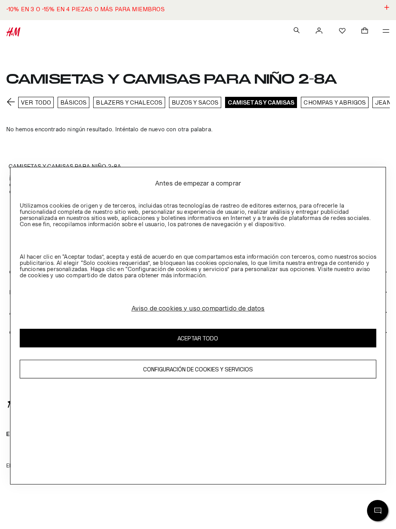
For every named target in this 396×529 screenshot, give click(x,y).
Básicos (73, 102)
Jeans (385, 102)
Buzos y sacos (195, 102)
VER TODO (36, 102)
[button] (198, 10)
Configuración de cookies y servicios (198, 369)
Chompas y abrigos (335, 102)
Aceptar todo (198, 338)
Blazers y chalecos (129, 102)
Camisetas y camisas (261, 102)
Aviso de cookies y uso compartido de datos (198, 308)
